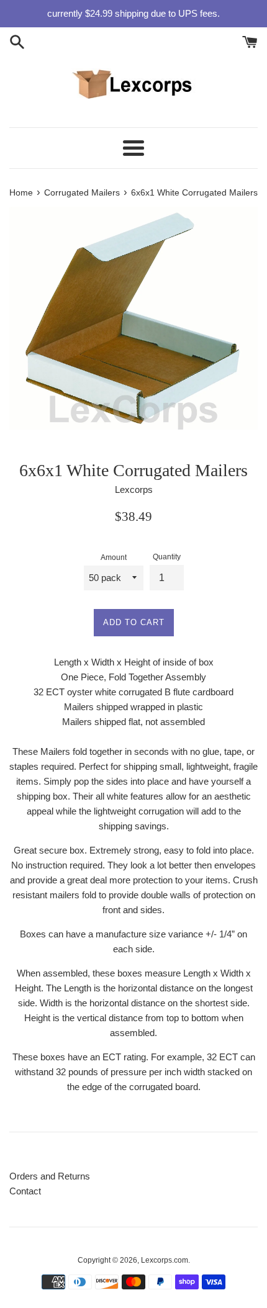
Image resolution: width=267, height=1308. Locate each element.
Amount (114, 557)
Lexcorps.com (164, 1260)
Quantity (167, 557)
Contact (25, 1191)
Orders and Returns (49, 1176)
